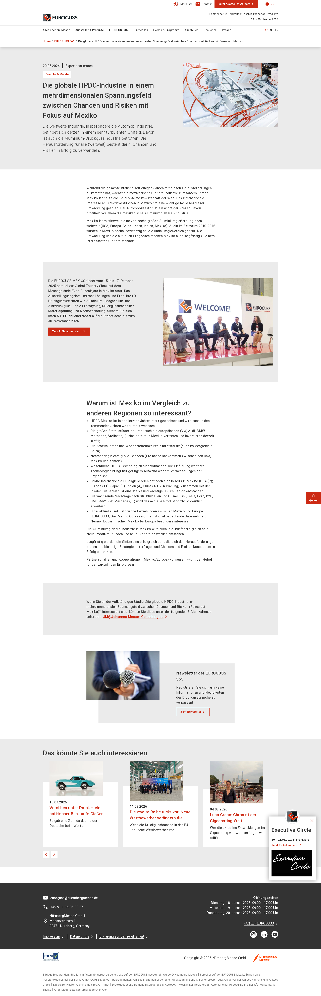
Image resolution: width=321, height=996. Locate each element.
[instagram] (253, 934)
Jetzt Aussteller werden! (234, 4)
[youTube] (275, 934)
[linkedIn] (264, 934)
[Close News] (292, 816)
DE (269, 4)
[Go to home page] (70, 12)
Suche (271, 30)
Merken (313, 497)
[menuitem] (59, 30)
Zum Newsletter (190, 711)
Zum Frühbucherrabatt (66, 331)
